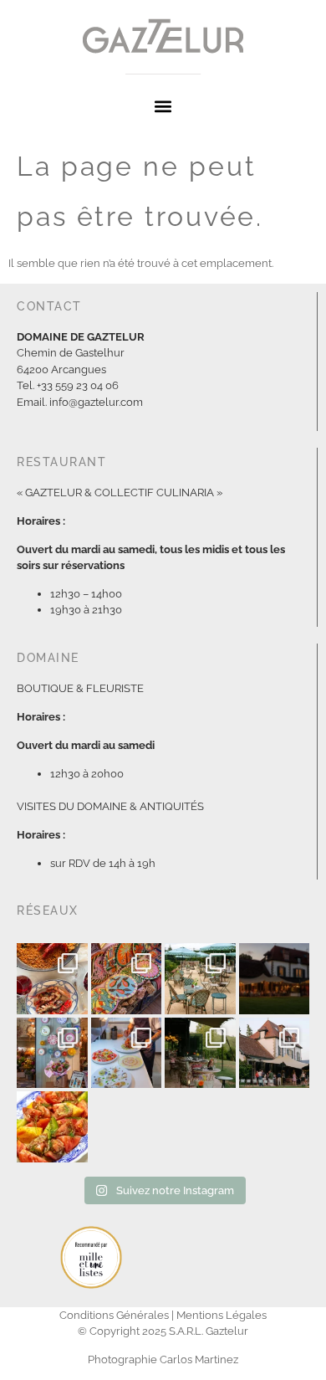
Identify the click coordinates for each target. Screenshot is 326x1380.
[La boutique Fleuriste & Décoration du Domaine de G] (52, 1053)
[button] (163, 106)
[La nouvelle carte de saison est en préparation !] (52, 1126)
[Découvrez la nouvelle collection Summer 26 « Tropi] (126, 978)
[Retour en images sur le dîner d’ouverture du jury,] (274, 1053)
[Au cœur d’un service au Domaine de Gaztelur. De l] (126, 1053)
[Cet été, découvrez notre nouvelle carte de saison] (274, 978)
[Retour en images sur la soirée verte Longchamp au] (200, 978)
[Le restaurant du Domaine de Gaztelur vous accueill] (200, 1053)
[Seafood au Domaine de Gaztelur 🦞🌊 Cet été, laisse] (52, 978)
